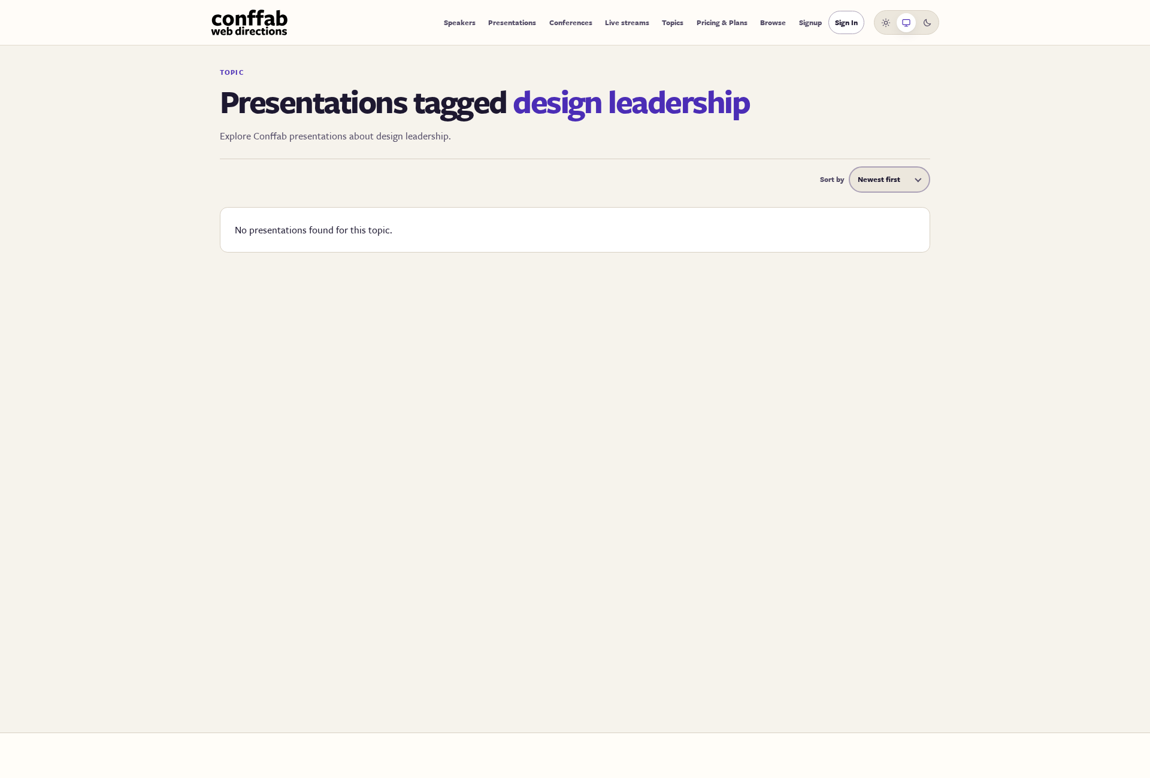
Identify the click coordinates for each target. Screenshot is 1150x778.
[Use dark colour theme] (927, 22)
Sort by (832, 179)
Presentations (512, 22)
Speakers (460, 22)
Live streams (627, 22)
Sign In (846, 22)
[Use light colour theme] (885, 22)
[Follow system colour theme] (906, 22)
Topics (672, 22)
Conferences (570, 22)
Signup (810, 22)
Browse (773, 22)
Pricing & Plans (722, 22)
